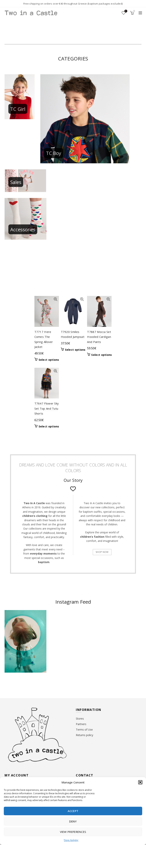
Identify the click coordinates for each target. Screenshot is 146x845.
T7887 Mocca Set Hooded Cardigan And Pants (99, 337)
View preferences (73, 832)
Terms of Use (84, 729)
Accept (73, 811)
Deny (73, 821)
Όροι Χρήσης (71, 840)
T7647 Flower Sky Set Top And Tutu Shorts (46, 408)
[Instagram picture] (62, 621)
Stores (80, 718)
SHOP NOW (102, 552)
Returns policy (84, 735)
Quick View (55, 299)
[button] (140, 782)
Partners (81, 724)
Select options (49, 359)
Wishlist (125, 11)
